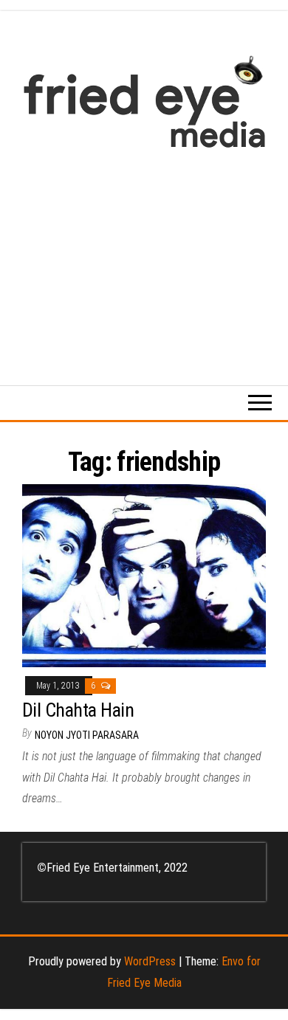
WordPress (150, 961)
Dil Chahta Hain (78, 710)
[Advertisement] (144, 259)
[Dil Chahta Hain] (144, 575)
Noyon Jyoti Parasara (87, 735)
